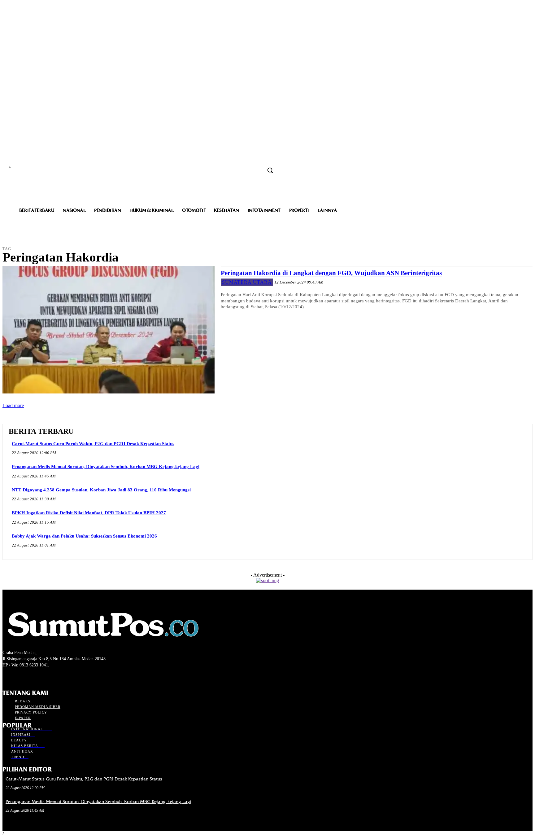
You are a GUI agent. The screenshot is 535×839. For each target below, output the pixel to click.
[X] (28, 676)
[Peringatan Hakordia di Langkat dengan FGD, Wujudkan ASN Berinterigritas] (108, 329)
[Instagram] (17, 676)
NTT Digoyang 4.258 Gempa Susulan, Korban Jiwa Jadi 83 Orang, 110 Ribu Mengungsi (101, 489)
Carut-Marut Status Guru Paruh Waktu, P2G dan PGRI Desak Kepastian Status (93, 443)
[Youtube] (39, 676)
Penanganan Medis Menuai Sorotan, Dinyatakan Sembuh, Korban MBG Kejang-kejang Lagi (105, 466)
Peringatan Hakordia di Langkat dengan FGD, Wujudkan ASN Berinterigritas (331, 273)
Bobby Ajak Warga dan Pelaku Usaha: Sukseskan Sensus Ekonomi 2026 (84, 536)
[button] (270, 170)
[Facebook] (6, 676)
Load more (13, 405)
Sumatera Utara (247, 282)
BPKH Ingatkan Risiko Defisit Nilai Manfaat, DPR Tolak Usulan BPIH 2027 (89, 512)
